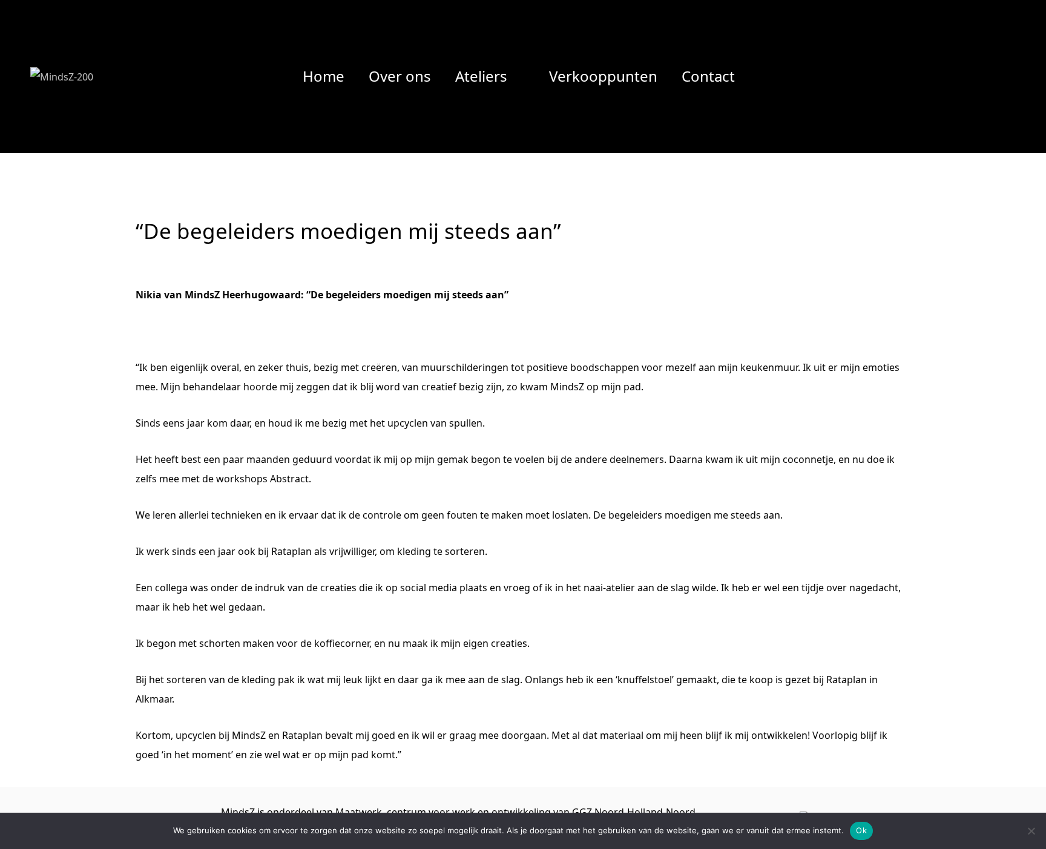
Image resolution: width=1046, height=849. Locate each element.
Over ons (400, 76)
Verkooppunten (603, 76)
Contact (708, 76)
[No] (1031, 831)
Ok (861, 830)
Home (323, 76)
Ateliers (481, 76)
